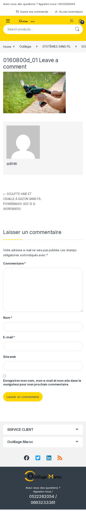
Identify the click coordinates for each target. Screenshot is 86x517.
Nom (7, 317)
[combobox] (37, 29)
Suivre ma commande (34, 11)
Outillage (25, 46)
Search (77, 29)
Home (7, 46)
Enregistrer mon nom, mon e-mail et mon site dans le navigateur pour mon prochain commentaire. (42, 382)
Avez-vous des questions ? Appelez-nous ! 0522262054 (39, 4)
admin (11, 163)
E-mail (9, 337)
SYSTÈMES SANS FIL (56, 46)
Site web (9, 356)
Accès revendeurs (71, 11)
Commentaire (14, 263)
